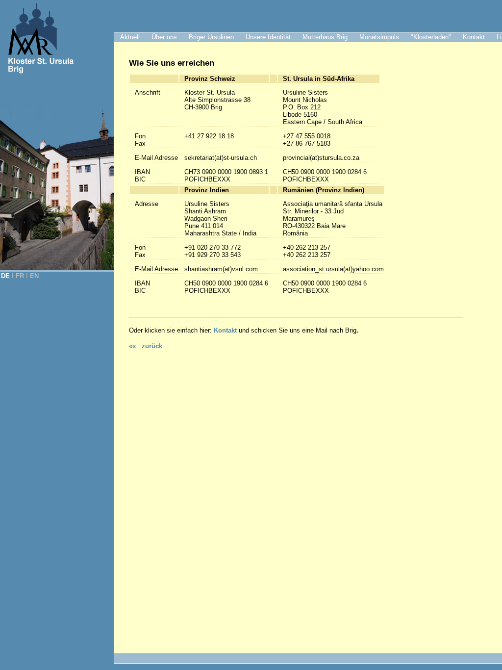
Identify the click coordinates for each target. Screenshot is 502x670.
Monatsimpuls (379, 37)
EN (34, 276)
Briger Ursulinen (211, 37)
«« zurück (145, 346)
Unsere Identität (268, 37)
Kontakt (474, 37)
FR (20, 276)
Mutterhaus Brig (325, 37)
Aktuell (130, 37)
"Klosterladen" (431, 37)
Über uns (164, 37)
